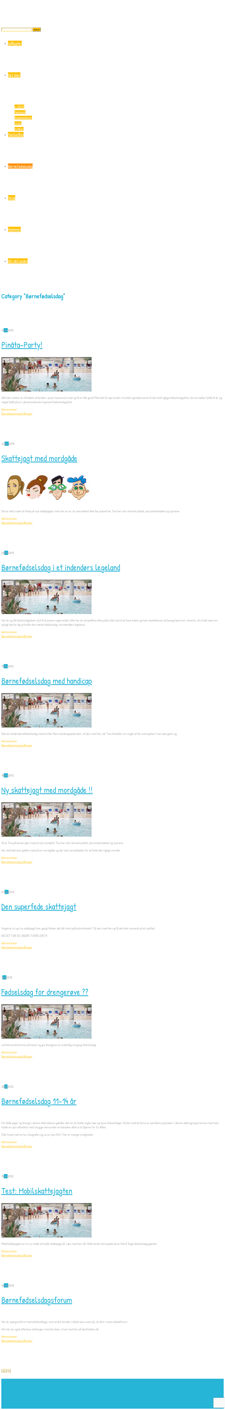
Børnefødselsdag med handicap (46, 680)
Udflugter (15, 43)
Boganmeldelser (23, 118)
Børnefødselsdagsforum (36, 1299)
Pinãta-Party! (21, 344)
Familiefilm (16, 134)
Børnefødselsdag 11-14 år (38, 1101)
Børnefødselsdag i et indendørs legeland (60, 567)
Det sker (14, 75)
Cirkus (17, 123)
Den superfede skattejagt (38, 906)
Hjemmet (14, 229)
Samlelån (127, 1406)
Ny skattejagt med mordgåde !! (47, 789)
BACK (19, 106)
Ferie (11, 197)
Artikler (19, 129)
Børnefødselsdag (20, 166)
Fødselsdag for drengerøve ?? (44, 991)
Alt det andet (18, 261)
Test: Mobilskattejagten (36, 1190)
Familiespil (20, 112)
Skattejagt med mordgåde (39, 458)
